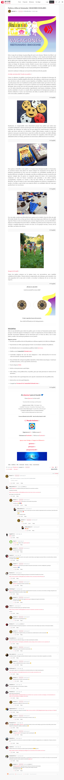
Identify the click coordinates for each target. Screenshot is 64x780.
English (53, 97)
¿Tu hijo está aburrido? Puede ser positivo (19, 74)
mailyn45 (11, 738)
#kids (19, 365)
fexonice (11, 572)
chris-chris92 (12, 654)
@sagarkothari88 (31, 450)
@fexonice (15, 583)
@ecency (40, 348)
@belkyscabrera (18, 501)
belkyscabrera (12, 486)
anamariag (12, 588)
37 (57, 467)
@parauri (26, 395)
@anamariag (27, 599)
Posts (19, 2)
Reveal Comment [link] (33, 774)
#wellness (14, 464)
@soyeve (17, 565)
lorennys (11, 623)
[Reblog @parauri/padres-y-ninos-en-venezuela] (50, 467)
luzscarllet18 (12, 638)
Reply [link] (53, 467)
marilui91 (12, 684)
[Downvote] (8, 469)
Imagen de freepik (13, 271)
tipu (14, 541)
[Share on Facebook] (52, 469)
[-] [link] (57, 475)
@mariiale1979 (18, 766)
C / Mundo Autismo (31, 420)
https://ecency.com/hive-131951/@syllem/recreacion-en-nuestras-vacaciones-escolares (26, 609)
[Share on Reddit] (54, 469)
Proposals (25, 2)
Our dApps (38, 2)
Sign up (51, 2)
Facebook (28, 435)
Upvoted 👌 (15, 542)
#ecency (26, 464)
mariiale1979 (12, 755)
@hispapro (31, 446)
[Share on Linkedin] (56, 469)
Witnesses (31, 2)
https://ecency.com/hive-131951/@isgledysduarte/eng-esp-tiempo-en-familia (41, 710)
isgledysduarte (13, 708)
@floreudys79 (17, 733)
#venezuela (22, 464)
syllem (11, 605)
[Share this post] (57, 469)
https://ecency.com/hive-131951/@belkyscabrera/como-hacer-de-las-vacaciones (24, 492)
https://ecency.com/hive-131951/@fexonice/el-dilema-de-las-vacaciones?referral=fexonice (26, 576)
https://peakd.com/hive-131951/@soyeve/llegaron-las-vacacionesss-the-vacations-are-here (26, 750)
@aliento (31, 443)
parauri (14, 11)
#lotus (31, 464)
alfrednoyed (12, 668)
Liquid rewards (26, 542)
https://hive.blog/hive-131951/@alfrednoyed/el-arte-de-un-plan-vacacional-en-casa (25, 672)
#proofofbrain (36, 464)
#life (17, 464)
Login (47, 2)
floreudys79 (12, 722)
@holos (15, 724)
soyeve (11, 555)
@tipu (10, 535)
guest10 (11, 774)
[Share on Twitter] (53, 469)
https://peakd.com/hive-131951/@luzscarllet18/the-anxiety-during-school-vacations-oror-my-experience (29, 641)
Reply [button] (22, 483)
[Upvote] (7, 469)
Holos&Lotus (27, 11)
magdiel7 (12, 534)
